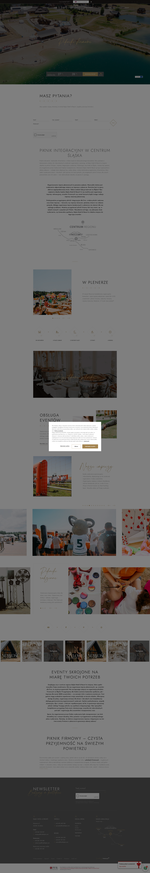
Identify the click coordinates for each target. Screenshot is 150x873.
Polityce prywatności (58, 431)
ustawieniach (86, 441)
